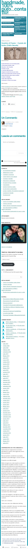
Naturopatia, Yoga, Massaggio (19, 23)
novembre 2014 (7, 414)
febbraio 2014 (6, 425)
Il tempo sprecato (7, 203)
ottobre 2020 (6, 345)
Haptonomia (6, 309)
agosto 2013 (6, 435)
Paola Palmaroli (9, 123)
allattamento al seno (8, 172)
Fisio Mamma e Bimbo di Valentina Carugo (13, 307)
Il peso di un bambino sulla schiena (11, 201)
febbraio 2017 (6, 380)
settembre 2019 (7, 352)
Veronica (8, 111)
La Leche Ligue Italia (8, 313)
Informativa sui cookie (8, 543)
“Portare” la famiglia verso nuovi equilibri (11, 161)
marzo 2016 (6, 394)
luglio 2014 (5, 420)
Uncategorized (19, 111)
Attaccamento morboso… (12, 336)
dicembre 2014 (6, 412)
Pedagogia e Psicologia (7, 26)
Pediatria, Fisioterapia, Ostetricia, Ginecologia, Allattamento (20, 29)
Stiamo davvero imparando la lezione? (12, 205)
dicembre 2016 (6, 382)
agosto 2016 (6, 388)
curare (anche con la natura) (10, 176)
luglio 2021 (5, 343)
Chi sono (4, 17)
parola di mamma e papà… (9, 187)
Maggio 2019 (6, 356)
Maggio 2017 (6, 376)
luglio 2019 (5, 354)
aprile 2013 (5, 443)
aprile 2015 (5, 408)
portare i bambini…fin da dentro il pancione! (13, 191)
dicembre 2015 (6, 398)
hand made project (6, 22)
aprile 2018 (5, 370)
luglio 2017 (5, 374)
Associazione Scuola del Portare (11, 301)
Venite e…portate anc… (11, 329)
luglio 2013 (5, 437)
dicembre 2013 (6, 427)
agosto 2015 (6, 402)
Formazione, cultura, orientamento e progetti (20, 19)
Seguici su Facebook (6, 247)
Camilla (20, 94)
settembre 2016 (7, 386)
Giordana (7, 86)
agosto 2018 (6, 364)
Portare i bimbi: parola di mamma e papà (7, 34)
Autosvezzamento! (7, 303)
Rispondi (4, 129)
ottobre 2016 (6, 384)
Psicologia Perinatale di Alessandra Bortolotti (14, 315)
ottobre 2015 (6, 400)
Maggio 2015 (6, 406)
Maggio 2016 (6, 392)
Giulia (11, 96)
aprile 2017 (5, 378)
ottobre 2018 (6, 362)
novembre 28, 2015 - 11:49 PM (11, 122)
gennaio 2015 (6, 410)
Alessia (7, 96)
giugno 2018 (6, 366)
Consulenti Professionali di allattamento (13, 305)
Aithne (11, 125)
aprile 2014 (5, 423)
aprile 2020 (5, 348)
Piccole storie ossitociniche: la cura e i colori (14, 211)
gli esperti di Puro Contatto (9, 182)
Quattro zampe (18, 33)
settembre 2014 (7, 416)
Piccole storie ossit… (11, 325)
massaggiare (6, 184)
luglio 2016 (5, 390)
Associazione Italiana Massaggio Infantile (13, 299)
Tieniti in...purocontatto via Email (12, 252)
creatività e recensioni (8, 174)
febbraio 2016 (6, 396)
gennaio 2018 (6, 372)
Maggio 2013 (6, 441)
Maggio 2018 (6, 368)
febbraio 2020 (6, 350)
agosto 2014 (6, 418)
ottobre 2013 (6, 431)
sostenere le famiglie (8, 193)
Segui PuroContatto (8, 264)
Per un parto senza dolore (19, 162)
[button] (10, 237)
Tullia (14, 96)
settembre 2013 (7, 433)
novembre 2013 (7, 429)
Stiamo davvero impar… (11, 322)
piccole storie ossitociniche (10, 189)
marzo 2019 (6, 360)
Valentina (3, 96)
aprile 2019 (5, 358)
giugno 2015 (6, 404)
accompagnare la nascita (9, 170)
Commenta (21, 153)
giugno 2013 (6, 439)
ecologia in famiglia (8, 178)
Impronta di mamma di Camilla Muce (12, 311)
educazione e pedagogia (9, 180)
